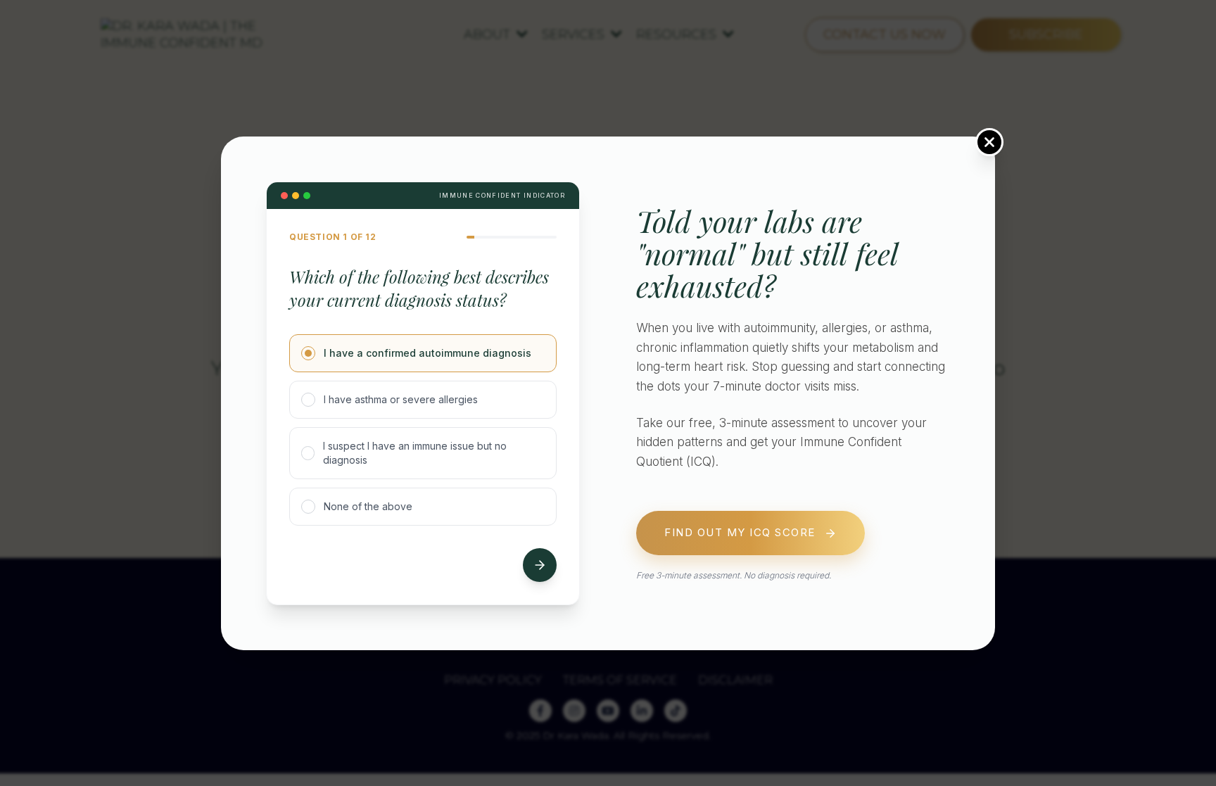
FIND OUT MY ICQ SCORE (740, 532)
